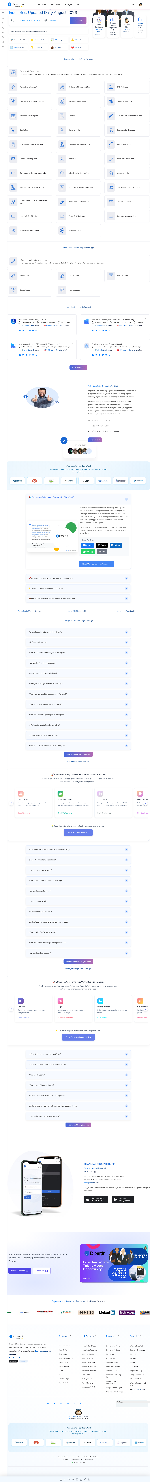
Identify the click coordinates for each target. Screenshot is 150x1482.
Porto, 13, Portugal (120, 347)
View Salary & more (31, 325)
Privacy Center (64, 1366)
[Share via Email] (33, 331)
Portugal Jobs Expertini (17, 1344)
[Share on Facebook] (20, 331)
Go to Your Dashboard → (78, 832)
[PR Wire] (3, 47)
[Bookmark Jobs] (72, 318)
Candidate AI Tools (89, 1346)
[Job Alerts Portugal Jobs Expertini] (73, 1479)
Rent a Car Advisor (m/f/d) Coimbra (32, 320)
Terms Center (63, 1362)
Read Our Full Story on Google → (96, 564)
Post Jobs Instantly (126, 30)
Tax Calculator (87, 1383)
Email (103, 552)
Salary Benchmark (89, 1379)
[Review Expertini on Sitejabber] (120, 480)
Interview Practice (89, 1366)
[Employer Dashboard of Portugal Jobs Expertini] (77, 1479)
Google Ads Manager (114, 1388)
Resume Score (87, 1358)
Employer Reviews (40, 40)
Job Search (42, 5)
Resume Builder (19, 47)
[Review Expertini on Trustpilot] (51, 480)
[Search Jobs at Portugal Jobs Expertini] (69, 1479)
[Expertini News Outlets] (78, 1312)
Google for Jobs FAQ (137, 1375)
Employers (68, 5)
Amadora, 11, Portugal (48, 347)
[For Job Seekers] (3, 28)
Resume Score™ (19, 40)
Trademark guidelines (91, 1457)
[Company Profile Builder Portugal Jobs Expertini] (81, 1479)
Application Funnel (113, 1366)
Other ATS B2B (136, 1379)
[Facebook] (10, 1358)
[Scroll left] (11, 803)
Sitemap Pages (64, 1379)
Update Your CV (140, 24)
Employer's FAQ (136, 1371)
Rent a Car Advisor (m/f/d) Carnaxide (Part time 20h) (39, 344)
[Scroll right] (145, 803)
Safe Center (63, 1354)
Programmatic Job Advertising (112, 1382)
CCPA (61, 1370)
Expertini (134, 1336)
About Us (133, 1354)
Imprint (132, 1362)
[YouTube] (20, 1358)
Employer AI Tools (113, 1346)
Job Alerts (78, 40)
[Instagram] (17, 1358)
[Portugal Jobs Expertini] (18, 4)
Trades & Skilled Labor (77, 216)
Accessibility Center (66, 1358)
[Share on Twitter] (23, 331)
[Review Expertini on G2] (34, 480)
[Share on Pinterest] (30, 331)
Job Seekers (55, 5)
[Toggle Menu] (3, 13)
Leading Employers (113, 26)
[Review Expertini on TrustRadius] (103, 480)
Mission (133, 1358)
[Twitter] (14, 1358)
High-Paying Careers (113, 32)
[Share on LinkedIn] (26, 331)
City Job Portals (64, 1383)
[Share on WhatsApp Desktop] (36, 331)
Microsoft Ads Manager (114, 1392)
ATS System (58, 47)
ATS (78, 5)
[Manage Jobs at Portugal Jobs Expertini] (89, 1479)
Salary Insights (59, 40)
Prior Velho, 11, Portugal (122, 322)
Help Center (63, 1350)
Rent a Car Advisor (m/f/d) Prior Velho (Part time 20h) (113, 320)
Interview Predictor (89, 1371)
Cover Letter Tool (88, 1362)
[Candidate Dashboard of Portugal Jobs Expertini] (65, 1479)
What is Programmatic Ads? (138, 1384)
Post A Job (110, 1354)
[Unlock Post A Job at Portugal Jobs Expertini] (85, 1479)
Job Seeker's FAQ (88, 1387)
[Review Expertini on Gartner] (17, 480)
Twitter (103, 545)
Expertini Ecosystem (137, 1350)
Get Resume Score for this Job (57, 325)
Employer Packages (113, 1350)
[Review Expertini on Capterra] (69, 480)
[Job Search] (133, 5)
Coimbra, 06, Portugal (48, 322)
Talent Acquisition (112, 1362)
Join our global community (99, 31)
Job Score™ (78, 47)
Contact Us (134, 1366)
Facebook (88, 545)
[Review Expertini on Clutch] (86, 480)
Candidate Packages (89, 1350)
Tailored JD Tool (112, 1371)
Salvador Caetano (27, 322)
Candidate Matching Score (113, 1376)
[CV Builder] (3, 37)
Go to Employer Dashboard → (78, 1037)
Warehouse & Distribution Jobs (80, 202)
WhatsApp (89, 552)
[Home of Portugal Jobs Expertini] (61, 1479)
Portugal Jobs (75, 1419)
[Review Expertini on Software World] (138, 480)
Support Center (64, 1346)
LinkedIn (117, 545)
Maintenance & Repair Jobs (29, 230)
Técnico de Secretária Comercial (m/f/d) (107, 344)
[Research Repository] (3, 42)
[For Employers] (3, 32)
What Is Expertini (136, 1346)
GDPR (61, 1375)
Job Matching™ (39, 47)
